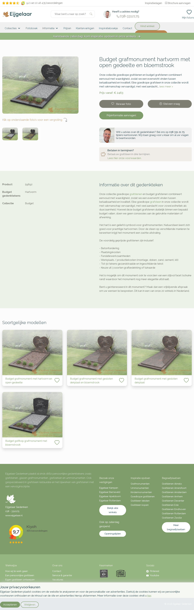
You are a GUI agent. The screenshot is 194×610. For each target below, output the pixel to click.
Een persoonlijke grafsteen (19, 575)
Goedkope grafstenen (143, 496)
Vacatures (57, 579)
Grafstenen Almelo (172, 483)
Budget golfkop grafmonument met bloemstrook (26, 442)
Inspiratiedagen (153, 3)
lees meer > (166, 86)
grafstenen (136, 194)
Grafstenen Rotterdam (174, 513)
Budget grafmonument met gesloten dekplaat (156, 380)
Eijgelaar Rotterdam (110, 500)
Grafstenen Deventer (173, 500)
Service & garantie (62, 575)
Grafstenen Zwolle (172, 517)
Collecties (13, 28)
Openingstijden (112, 533)
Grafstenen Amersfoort (174, 488)
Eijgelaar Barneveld (109, 492)
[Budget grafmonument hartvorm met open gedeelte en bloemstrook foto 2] (30, 134)
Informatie (50, 28)
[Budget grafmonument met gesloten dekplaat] (162, 352)
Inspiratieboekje (108, 28)
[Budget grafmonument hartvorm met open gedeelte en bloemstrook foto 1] (10, 134)
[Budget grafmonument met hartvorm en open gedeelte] (32, 352)
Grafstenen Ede (170, 505)
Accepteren (10, 604)
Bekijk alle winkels (112, 510)
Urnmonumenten (140, 488)
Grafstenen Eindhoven (174, 509)
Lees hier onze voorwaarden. (124, 158)
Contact (127, 28)
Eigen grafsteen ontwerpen (20, 579)
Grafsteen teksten (140, 500)
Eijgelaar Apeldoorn (110, 496)
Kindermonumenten (141, 492)
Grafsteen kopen (140, 505)
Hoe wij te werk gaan (16, 571)
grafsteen (155, 201)
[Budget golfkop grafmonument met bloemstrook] (32, 414)
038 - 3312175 (12, 511)
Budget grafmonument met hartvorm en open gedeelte (28, 380)
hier (149, 595)
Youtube (154, 575)
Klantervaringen (85, 28)
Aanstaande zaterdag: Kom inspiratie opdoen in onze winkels (97, 36)
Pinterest (154, 571)
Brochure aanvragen (179, 3)
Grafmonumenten (140, 483)
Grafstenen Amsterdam (174, 492)
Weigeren (29, 604)
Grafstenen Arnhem (172, 496)
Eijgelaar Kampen (108, 488)
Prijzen (67, 28)
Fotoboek (32, 28)
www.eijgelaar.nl (14, 515)
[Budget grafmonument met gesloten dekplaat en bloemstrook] (97, 352)
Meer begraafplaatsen (176, 527)
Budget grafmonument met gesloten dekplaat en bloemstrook (91, 380)
